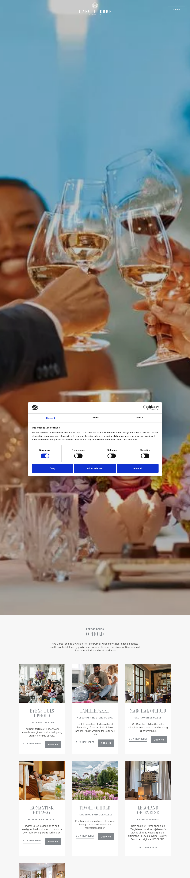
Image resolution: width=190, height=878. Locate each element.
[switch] (78, 456)
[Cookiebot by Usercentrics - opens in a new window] (146, 407)
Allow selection (95, 468)
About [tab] (139, 417)
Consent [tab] (50, 418)
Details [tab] (95, 417)
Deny (52, 468)
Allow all (137, 468)
